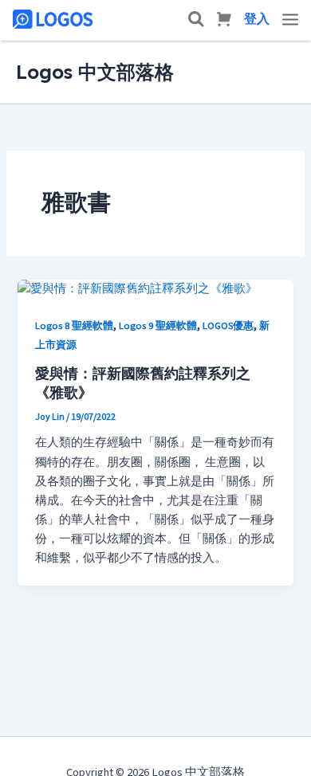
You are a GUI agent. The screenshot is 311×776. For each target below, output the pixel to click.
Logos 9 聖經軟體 (158, 326)
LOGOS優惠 (228, 326)
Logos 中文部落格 (95, 72)
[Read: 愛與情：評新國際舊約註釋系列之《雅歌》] (138, 288)
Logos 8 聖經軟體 (74, 326)
